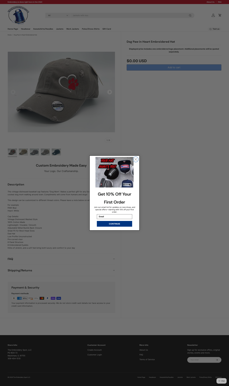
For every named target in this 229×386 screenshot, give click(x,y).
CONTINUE (114, 224)
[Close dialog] (135, 159)
